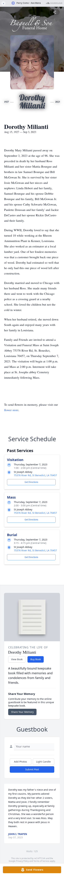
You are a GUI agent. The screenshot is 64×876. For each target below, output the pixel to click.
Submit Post (32, 769)
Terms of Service (41, 861)
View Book (17, 659)
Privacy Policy (22, 861)
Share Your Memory (22, 711)
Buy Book (35, 659)
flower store (11, 410)
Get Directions (31, 482)
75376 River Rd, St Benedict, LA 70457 (35, 475)
